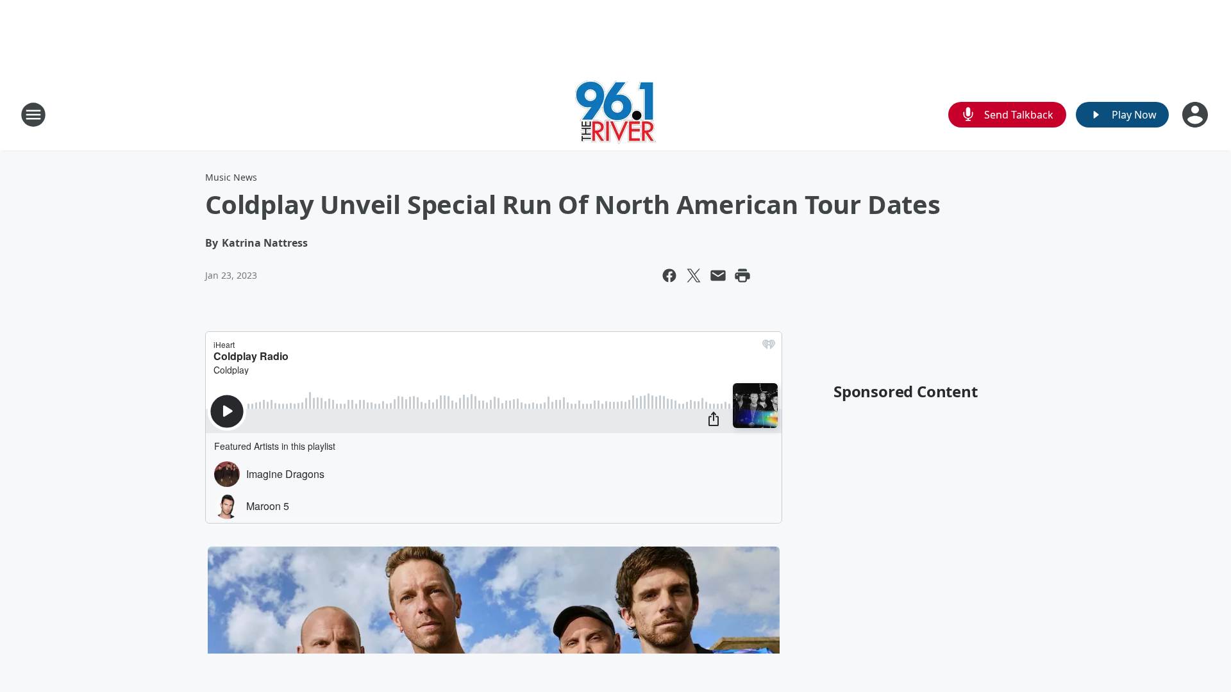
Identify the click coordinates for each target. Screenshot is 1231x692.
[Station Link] (615, 114)
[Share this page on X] (694, 275)
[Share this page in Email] (718, 275)
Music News (231, 177)
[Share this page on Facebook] (669, 275)
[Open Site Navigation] (33, 115)
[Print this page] (742, 275)
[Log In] (1196, 115)
